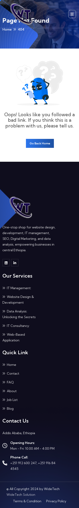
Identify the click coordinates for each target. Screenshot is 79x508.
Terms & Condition (27, 501)
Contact (12, 373)
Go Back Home (40, 143)
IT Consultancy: (18, 326)
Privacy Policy (56, 501)
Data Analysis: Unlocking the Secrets (19, 314)
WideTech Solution (20, 495)
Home (7, 29)
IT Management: (18, 288)
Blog (10, 408)
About (11, 391)
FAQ (10, 382)
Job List (12, 400)
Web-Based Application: (13, 337)
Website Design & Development (18, 299)
